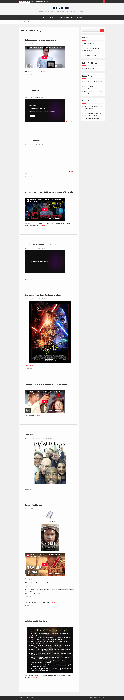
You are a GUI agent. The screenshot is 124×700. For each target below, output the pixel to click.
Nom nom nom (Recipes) (90, 55)
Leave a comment (30, 74)
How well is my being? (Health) (91, 48)
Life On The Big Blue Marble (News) (45, 298)
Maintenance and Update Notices (65, 17)
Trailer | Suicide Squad (34, 140)
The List (51, 17)
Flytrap (85, 113)
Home (44, 17)
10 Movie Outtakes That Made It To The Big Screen (46, 384)
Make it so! (29, 434)
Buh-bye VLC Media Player (95, 115)
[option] (44, 2)
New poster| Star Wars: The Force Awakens (43, 295)
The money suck (88, 84)
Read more (43, 71)
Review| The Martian (33, 505)
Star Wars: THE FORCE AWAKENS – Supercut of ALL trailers (50, 192)
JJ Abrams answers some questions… (40, 40)
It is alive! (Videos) (41, 43)
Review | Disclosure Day (89, 89)
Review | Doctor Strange (95, 113)
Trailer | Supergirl (32, 90)
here (39, 593)
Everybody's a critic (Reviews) (43, 508)
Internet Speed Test (89, 68)
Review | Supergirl (35, 1)
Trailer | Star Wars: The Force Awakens (41, 244)
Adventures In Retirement (90, 43)
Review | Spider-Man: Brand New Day (93, 81)
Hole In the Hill (61, 8)
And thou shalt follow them (36, 621)
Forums (79, 17)
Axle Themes (102, 697)
